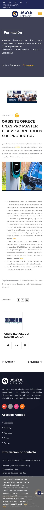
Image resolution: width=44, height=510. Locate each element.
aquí (14, 238)
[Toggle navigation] (40, 13)
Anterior (9, 361)
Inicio (4, 65)
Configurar (36, 493)
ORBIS (17, 147)
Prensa (6, 438)
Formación (15, 65)
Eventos (7, 443)
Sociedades (8, 423)
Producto (7, 428)
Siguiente (34, 361)
